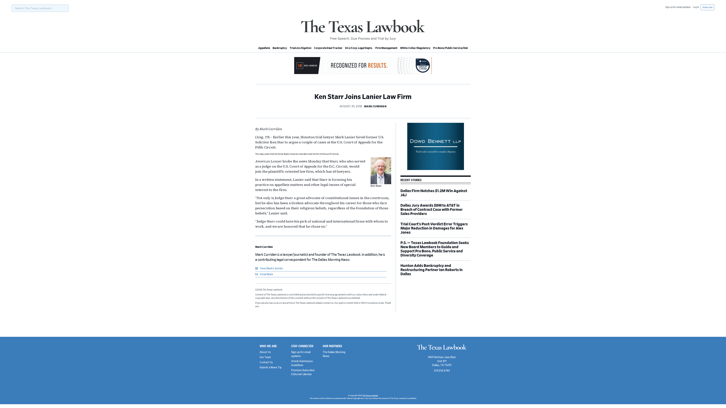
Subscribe (707, 7)
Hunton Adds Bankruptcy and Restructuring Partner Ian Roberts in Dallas (431, 270)
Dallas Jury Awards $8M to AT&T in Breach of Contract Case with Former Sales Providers (431, 210)
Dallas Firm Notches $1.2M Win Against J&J (433, 193)
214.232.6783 (442, 370)
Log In (696, 7)
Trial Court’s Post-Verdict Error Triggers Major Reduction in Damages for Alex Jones (434, 228)
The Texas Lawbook (363, 29)
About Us (265, 352)
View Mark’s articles (271, 268)
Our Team (265, 357)
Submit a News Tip (271, 367)
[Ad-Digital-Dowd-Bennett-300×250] (435, 169)
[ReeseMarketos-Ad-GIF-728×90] (363, 73)
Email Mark (266, 274)
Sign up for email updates (678, 7)
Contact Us (266, 362)
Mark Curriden (264, 247)
